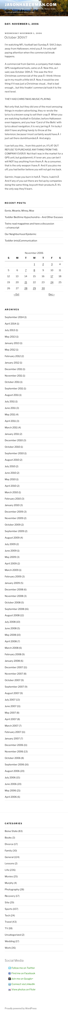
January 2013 (12, 343)
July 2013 (10, 330)
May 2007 (10, 712)
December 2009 (14, 511)
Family (8, 850)
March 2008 (12, 647)
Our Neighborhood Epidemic (20, 234)
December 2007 (14, 667)
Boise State (11, 831)
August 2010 (12, 459)
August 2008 (12, 615)
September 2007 (14, 686)
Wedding (10, 941)
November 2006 (14, 751)
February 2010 (13, 498)
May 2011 (10, 414)
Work (8, 947)
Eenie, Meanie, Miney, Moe (19, 210)
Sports (8, 909)
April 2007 (11, 719)
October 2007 (12, 680)
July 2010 (10, 466)
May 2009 (10, 557)
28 (25, 288)
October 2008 (13, 602)
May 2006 (10, 790)
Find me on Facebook (23, 973)
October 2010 (12, 446)
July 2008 (10, 621)
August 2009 (12, 537)
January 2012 (12, 362)
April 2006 (11, 796)
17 (52, 276)
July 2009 (10, 544)
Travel (8, 921)
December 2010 (14, 440)
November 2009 (14, 518)
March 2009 (12, 570)
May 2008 (10, 634)
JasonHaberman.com (31, 4)
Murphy (9, 883)
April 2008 (11, 641)
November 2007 (14, 673)
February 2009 (13, 576)
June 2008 (11, 628)
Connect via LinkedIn (23, 984)
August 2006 (12, 771)
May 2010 (10, 479)
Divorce (9, 844)
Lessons (9, 863)
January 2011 (12, 434)
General (9, 857)
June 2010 (10, 472)
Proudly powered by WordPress (21, 1008)
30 (43, 288)
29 (34, 288)
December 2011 (13, 369)
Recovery (10, 896)
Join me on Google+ (22, 978)
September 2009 (14, 531)
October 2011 (12, 382)
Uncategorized (13, 934)
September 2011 (14, 388)
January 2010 (12, 505)
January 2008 (12, 660)
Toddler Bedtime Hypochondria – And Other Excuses (34, 217)
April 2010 (10, 485)
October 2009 (13, 524)
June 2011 (10, 408)
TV (6, 928)
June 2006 (11, 784)
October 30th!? (15, 37)
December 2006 (14, 745)
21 (26, 282)
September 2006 (14, 764)
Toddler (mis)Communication (21, 240)
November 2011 (13, 375)
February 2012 (13, 356)
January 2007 (12, 738)
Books (8, 837)
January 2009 (12, 583)
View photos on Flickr (24, 989)
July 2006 (10, 777)
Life (7, 870)
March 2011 (11, 427)
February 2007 (13, 732)
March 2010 (11, 492)
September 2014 (14, 317)
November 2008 (14, 596)
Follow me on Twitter (23, 968)
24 (51, 282)
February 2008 (13, 654)
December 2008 (14, 589)
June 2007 (10, 706)
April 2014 (10, 323)
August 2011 (12, 395)
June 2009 (11, 550)
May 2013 (10, 336)
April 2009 (11, 563)
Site (7, 902)
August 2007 (12, 693)
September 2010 (14, 453)
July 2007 (10, 699)
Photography (12, 889)
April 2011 (10, 421)
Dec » (52, 294)
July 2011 (10, 401)
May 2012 (10, 349)
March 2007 (11, 725)
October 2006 (13, 758)
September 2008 (14, 609)
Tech (7, 915)
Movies (9, 876)
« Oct (16, 294)
